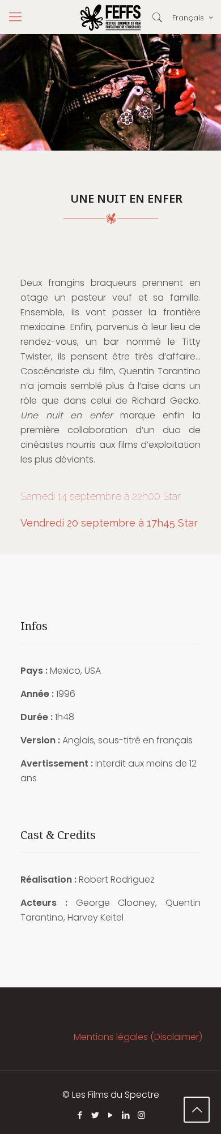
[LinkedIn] (126, 1115)
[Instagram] (141, 1115)
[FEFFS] (110, 17)
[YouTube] (111, 1115)
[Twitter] (95, 1115)
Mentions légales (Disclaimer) (138, 1036)
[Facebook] (80, 1115)
